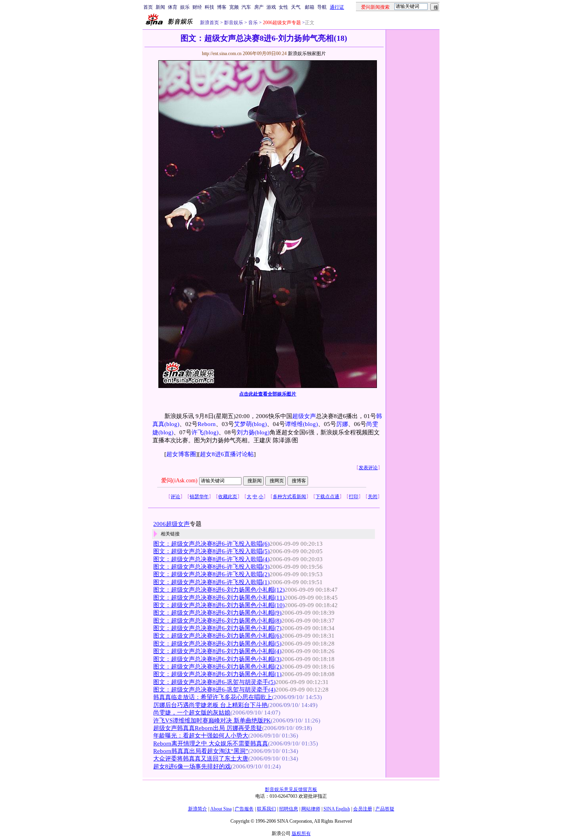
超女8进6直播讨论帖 (227, 454)
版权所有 (301, 833)
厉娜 (342, 424)
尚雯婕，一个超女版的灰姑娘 (191, 712)
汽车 (246, 7)
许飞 (198, 432)
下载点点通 (327, 496)
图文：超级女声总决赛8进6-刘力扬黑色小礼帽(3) (217, 659)
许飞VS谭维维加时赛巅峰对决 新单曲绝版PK (212, 720)
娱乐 (185, 7)
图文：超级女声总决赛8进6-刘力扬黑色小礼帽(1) (217, 674)
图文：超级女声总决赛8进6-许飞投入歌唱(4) (211, 559)
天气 (296, 7)
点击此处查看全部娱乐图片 (267, 394)
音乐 (252, 22)
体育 (172, 7)
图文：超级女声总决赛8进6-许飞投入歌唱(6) (211, 544)
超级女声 (304, 416)
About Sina (221, 809)
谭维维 (294, 424)
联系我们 (266, 809)
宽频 (234, 7)
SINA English (336, 809)
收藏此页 (227, 496)
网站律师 (310, 809)
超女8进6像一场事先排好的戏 (192, 766)
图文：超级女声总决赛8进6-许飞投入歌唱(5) (211, 551)
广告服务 (244, 809)
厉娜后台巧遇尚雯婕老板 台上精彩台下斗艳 (210, 705)
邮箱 (309, 7)
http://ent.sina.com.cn (222, 53)
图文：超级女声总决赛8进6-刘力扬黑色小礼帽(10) (219, 605)
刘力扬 (246, 432)
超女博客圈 (181, 454)
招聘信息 (288, 809)
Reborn (207, 424)
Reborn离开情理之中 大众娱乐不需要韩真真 (210, 743)
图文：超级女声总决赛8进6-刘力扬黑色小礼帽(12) (219, 590)
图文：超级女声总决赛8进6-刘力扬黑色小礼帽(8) (217, 620)
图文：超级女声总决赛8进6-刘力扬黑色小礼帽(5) (217, 643)
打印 (353, 496)
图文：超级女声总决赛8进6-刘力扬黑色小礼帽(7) (217, 628)
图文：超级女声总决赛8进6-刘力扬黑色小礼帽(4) (217, 651)
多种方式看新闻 (289, 496)
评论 (175, 496)
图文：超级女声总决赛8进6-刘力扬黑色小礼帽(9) (217, 613)
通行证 (337, 7)
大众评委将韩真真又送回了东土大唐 (200, 758)
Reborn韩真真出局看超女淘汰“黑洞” (200, 751)
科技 (209, 7)
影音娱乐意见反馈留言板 (291, 789)
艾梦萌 (243, 424)
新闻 (160, 7)
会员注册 (362, 809)
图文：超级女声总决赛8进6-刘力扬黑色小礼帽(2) (217, 666)
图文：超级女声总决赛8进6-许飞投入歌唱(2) (211, 574)
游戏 (271, 7)
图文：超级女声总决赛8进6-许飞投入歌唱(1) (211, 582)
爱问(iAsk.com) (179, 480)
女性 (283, 7)
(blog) (171, 424)
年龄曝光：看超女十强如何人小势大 (200, 735)
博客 (221, 7)
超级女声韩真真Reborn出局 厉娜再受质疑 (207, 728)
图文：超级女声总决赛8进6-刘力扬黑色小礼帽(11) (219, 597)
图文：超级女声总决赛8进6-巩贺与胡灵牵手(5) (214, 682)
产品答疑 (384, 809)
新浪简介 (197, 809)
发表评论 (368, 467)
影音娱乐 (233, 22)
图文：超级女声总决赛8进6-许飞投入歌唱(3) (211, 567)
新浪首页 (209, 22)
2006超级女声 (171, 524)
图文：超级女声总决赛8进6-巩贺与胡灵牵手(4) (214, 689)
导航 (322, 7)
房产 (259, 7)
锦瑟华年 (199, 496)
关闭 (372, 496)
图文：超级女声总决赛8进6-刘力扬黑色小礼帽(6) (217, 636)
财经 (197, 7)
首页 (148, 7)
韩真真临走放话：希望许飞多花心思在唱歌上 (212, 697)
